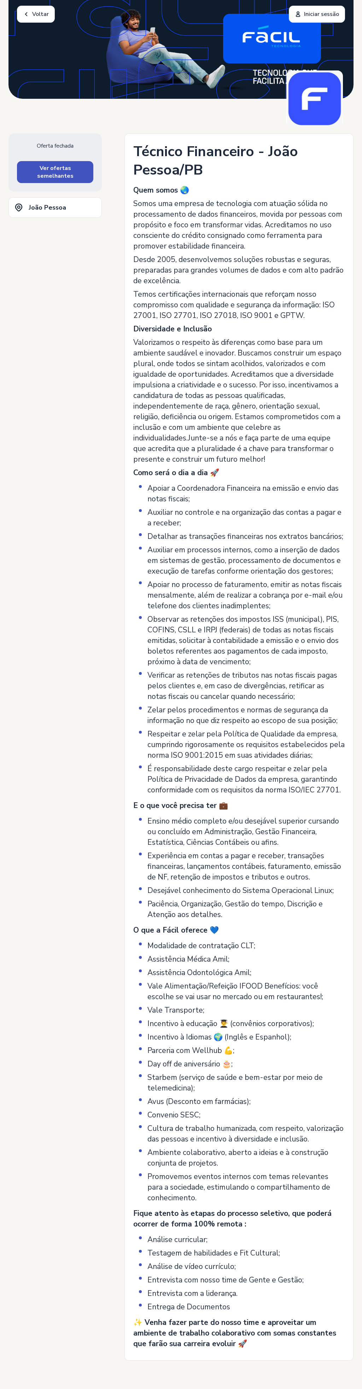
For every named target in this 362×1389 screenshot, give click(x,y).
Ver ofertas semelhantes (55, 172)
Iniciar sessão (321, 14)
